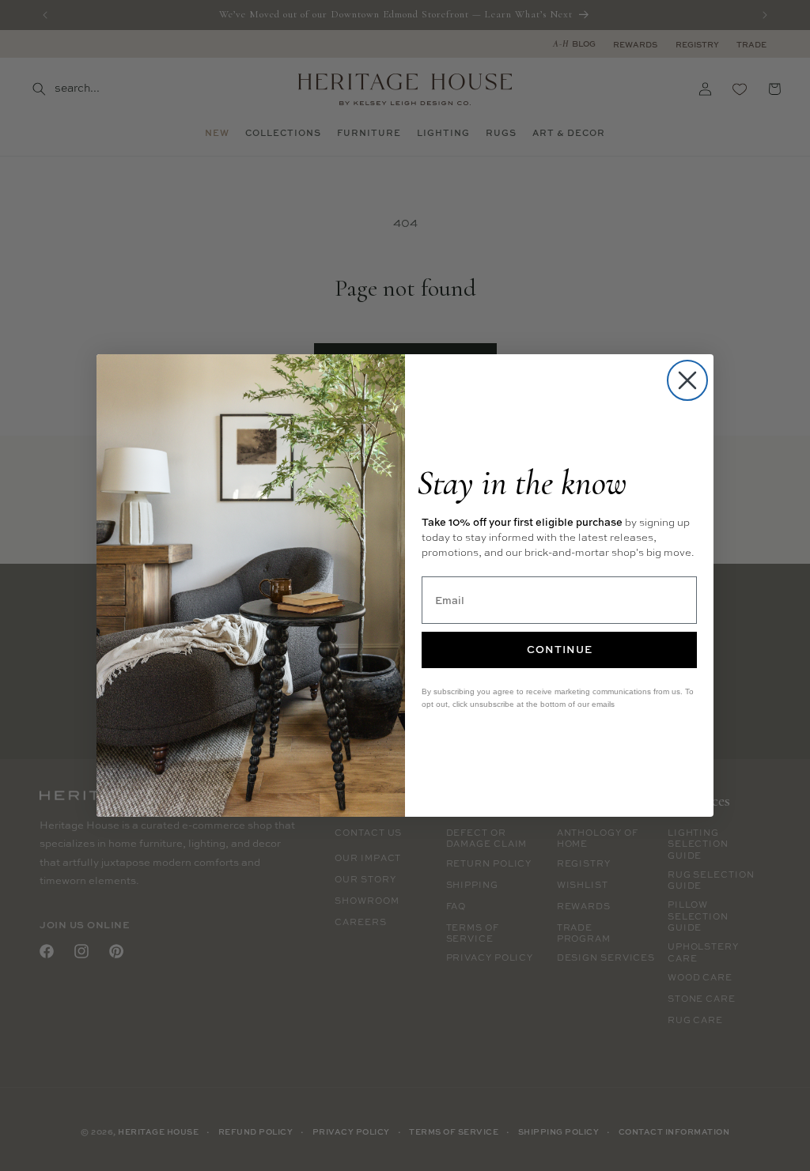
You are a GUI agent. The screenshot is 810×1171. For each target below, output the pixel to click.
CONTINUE (559, 649)
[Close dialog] (687, 380)
